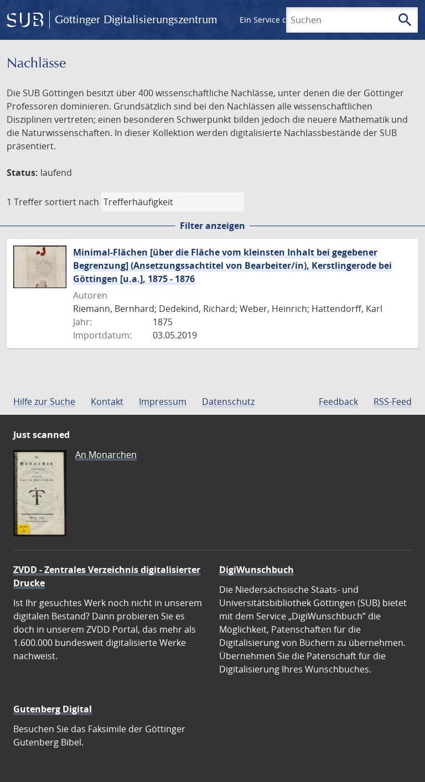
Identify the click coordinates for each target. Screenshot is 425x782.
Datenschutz (228, 401)
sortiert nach (72, 202)
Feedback (338, 401)
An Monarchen (106, 455)
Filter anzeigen (212, 226)
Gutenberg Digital (52, 709)
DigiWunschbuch (256, 570)
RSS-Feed (393, 401)
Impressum (162, 401)
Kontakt (107, 401)
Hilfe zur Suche (44, 401)
